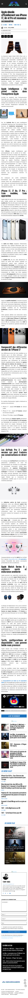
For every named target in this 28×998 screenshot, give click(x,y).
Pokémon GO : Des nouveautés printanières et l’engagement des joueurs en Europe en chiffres (13, 795)
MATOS (10, 24)
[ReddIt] (11, 36)
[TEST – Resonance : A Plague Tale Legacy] (5, 745)
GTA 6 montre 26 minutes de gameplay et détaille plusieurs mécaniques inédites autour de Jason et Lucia (18, 755)
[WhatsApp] (8, 36)
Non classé (4, 798)
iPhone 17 (24, 710)
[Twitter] (5, 36)
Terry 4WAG (11, 27)
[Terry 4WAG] (2, 27)
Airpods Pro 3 (8, 710)
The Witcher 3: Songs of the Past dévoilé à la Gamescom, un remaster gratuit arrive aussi (18, 764)
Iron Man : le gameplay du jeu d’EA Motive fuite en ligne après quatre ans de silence (18, 735)
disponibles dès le (18, 559)
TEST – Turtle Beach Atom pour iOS (11, 813)
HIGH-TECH (16, 24)
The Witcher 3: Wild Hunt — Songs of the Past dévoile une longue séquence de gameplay (18, 727)
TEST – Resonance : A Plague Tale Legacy (18, 745)
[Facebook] (2, 36)
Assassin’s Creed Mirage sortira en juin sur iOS (13, 802)
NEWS (2, 790)
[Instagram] (5, 893)
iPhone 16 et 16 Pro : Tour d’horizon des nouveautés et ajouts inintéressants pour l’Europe (13, 777)
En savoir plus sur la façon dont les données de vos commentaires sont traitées (12, 937)
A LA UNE (3, 781)
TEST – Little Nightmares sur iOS (10, 808)
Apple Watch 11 (18, 710)
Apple (13, 710)
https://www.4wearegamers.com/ (8, 884)
